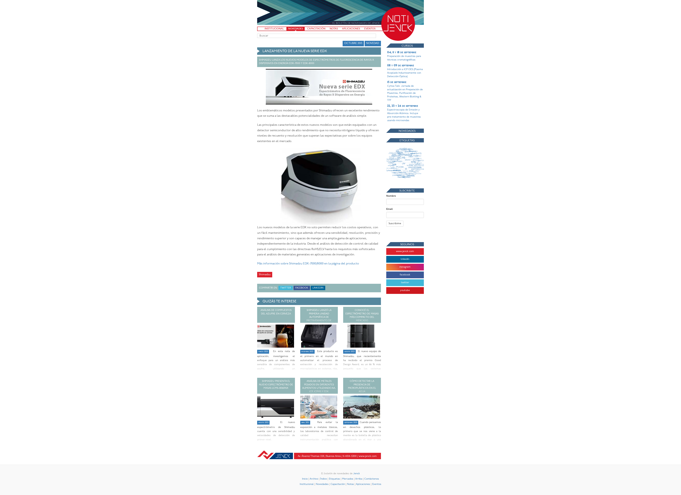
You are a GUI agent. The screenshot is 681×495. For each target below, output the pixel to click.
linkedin (405, 259)
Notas (334, 28)
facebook (405, 274)
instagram (405, 267)
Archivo (314, 479)
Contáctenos (371, 479)
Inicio (305, 479)
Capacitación (316, 28)
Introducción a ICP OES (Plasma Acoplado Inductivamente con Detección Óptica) (405, 71)
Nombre (391, 196)
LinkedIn (317, 288)
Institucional (274, 28)
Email (389, 209)
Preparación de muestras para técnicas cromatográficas (404, 56)
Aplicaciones (351, 28)
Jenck (356, 473)
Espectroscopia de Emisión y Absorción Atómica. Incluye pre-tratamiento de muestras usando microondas (404, 113)
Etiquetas (334, 479)
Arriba (358, 479)
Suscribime (395, 223)
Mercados (347, 479)
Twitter (285, 288)
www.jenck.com (405, 251)
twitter (405, 282)
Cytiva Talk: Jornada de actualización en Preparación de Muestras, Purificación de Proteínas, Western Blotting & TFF (405, 91)
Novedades (295, 28)
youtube (405, 290)
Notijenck (398, 24)
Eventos (369, 28)
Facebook (301, 288)
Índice (323, 479)
